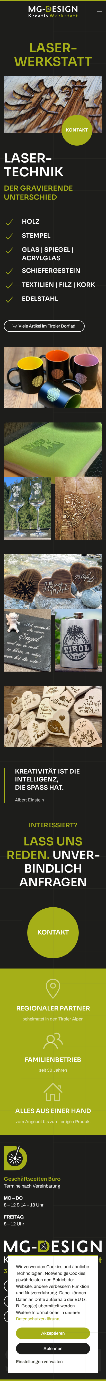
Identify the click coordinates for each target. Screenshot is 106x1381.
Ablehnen (53, 1348)
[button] (99, 11)
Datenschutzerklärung (37, 1319)
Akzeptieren (53, 1333)
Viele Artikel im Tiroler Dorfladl (47, 326)
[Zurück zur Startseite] (53, 11)
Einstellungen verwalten (39, 1361)
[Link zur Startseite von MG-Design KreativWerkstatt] (53, 1251)
